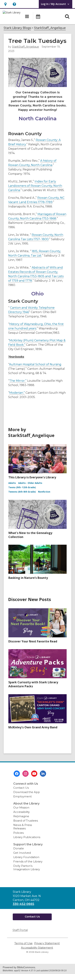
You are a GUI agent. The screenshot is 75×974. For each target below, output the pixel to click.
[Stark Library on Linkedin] (43, 774)
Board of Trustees (25, 820)
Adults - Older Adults (30, 483)
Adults (12, 483)
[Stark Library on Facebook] (17, 774)
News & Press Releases (22, 826)
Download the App (26, 792)
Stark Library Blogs (17, 28)
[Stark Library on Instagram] (25, 774)
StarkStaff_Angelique (50, 28)
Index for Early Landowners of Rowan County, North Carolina (35, 186)
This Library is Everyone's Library (32, 477)
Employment (22, 796)
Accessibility (21, 812)
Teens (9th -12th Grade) (22, 487)
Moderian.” (17, 392)
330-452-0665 (23, 904)
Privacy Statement (47, 943)
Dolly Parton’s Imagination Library (26, 867)
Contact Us (21, 787)
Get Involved (22, 852)
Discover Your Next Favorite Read (32, 641)
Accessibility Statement (37, 947)
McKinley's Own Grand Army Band (32, 727)
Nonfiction (44, 491)
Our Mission (21, 807)
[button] (5, 4)
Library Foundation (26, 857)
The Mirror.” (17, 380)
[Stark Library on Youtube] (34, 774)
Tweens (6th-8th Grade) (22, 491)
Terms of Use (23, 943)
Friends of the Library (27, 861)
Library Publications (26, 837)
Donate (18, 848)
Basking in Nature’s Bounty (28, 578)
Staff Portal (20, 930)
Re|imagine (21, 816)
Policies (18, 832)
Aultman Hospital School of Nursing (35, 364)
